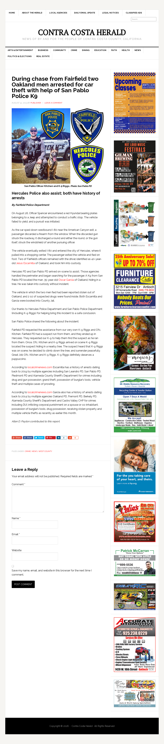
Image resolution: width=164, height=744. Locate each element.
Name (16, 518)
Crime (28, 451)
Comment (18, 484)
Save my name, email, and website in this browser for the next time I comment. (52, 572)
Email (16, 534)
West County (45, 451)
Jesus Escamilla (25, 263)
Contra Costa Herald (82, 32)
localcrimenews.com (40, 367)
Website (16, 550)
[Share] (58, 437)
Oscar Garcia (66, 279)
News (34, 451)
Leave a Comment (53, 103)
